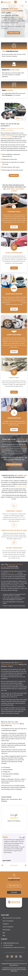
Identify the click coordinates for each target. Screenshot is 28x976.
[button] (15, 2)
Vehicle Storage (14, 377)
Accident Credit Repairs (14, 334)
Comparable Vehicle (14, 211)
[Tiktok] (7, 956)
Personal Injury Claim (14, 418)
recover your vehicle (15, 302)
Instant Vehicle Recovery (14, 294)
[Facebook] (11, 956)
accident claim (21, 517)
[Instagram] (20, 956)
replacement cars (12, 573)
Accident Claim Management (14, 252)
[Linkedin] (16, 956)
